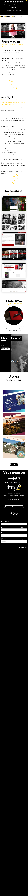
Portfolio (9, 16)
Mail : (4, 533)
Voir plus (13, 464)
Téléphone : (5, 539)
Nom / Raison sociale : (8, 521)
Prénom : (4, 527)
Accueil (3, 16)
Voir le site (5, 348)
